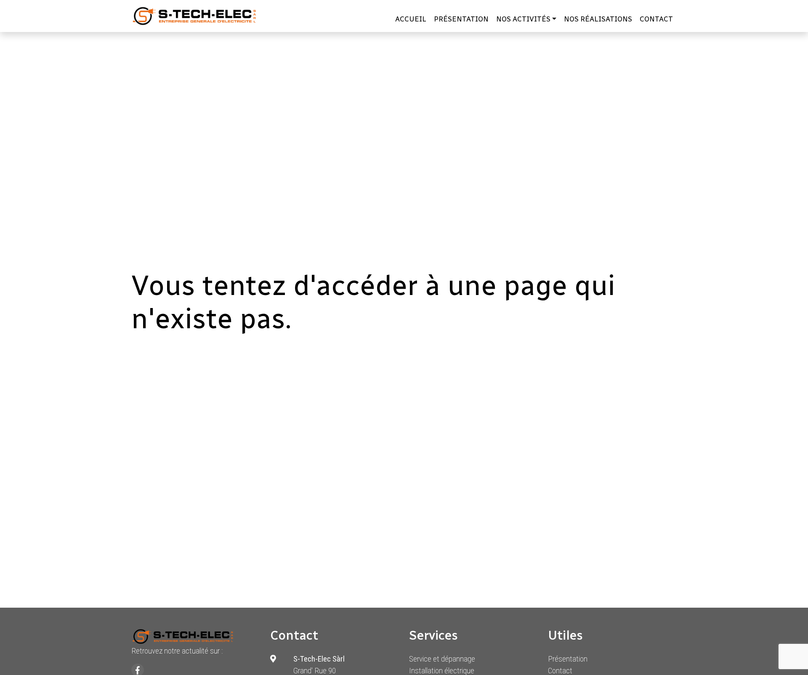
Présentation (461, 19)
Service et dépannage (442, 659)
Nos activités (523, 19)
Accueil (410, 19)
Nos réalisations (598, 19)
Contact (656, 19)
